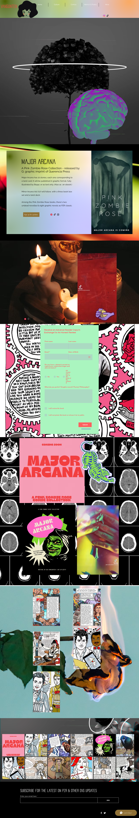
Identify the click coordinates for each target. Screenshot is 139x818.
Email (47, 352)
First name (49, 341)
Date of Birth (73, 352)
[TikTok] (107, 16)
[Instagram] (104, 16)
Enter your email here (28, 796)
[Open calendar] (89, 357)
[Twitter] (104, 813)
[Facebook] (101, 813)
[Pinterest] (51, 214)
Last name (72, 341)
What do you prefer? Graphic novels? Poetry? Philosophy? (67, 387)
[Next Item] (130, 756)
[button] (114, 320)
